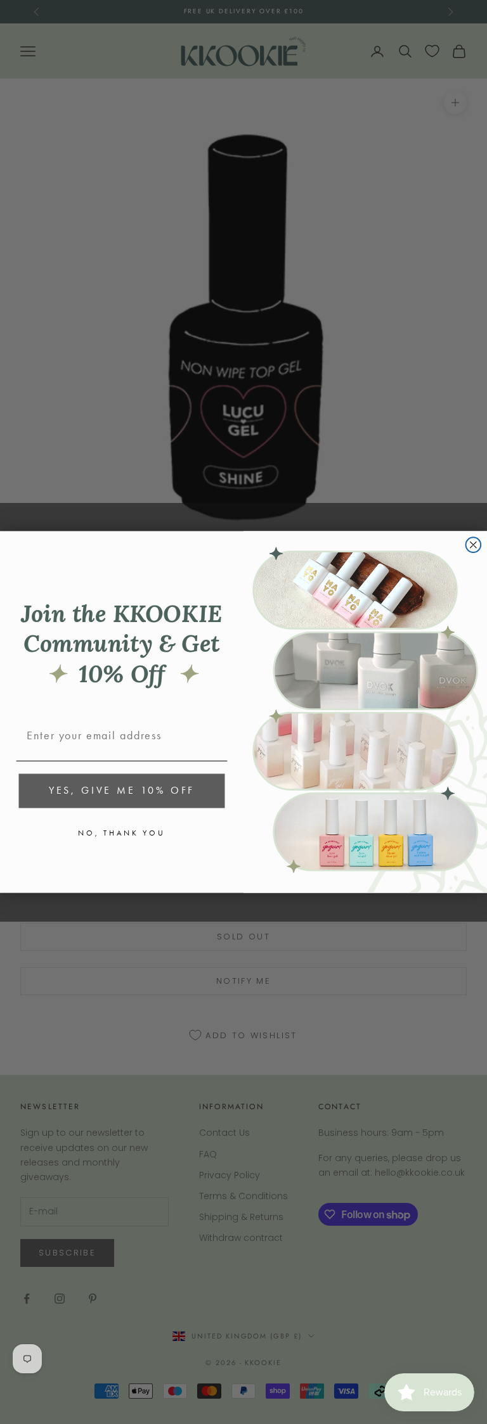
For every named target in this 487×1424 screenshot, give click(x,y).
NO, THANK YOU (122, 833)
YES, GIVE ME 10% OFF (122, 791)
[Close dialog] (473, 544)
